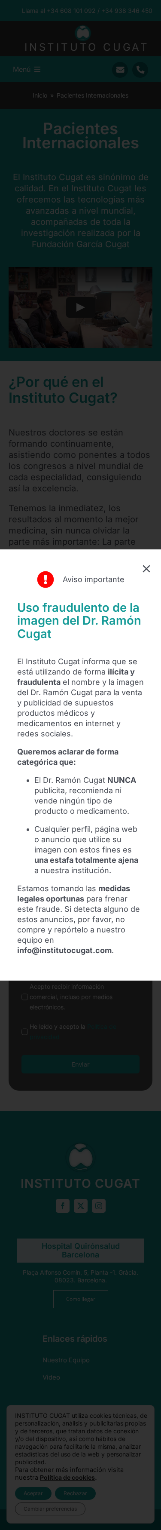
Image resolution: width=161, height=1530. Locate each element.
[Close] (146, 568)
